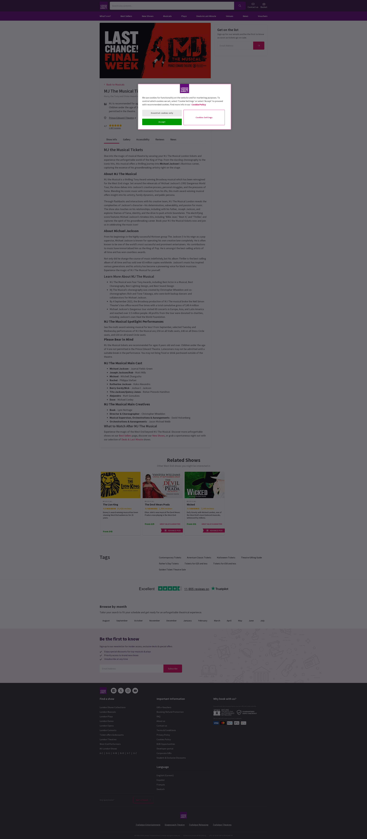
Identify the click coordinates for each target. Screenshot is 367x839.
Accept (162, 122)
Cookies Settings (204, 117)
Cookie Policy (199, 104)
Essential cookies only (162, 113)
